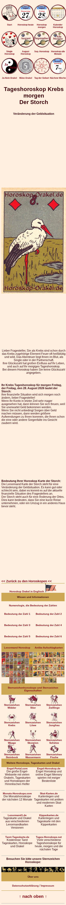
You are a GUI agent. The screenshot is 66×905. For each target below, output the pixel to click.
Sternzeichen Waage (12, 741)
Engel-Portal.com (17, 768)
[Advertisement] (33, 151)
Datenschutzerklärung (25, 885)
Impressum (47, 885)
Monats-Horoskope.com (17, 793)
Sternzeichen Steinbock (12, 756)
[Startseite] (9, 19)
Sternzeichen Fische (54, 756)
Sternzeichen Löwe (33, 724)
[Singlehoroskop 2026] (9, 46)
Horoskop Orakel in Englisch (27, 591)
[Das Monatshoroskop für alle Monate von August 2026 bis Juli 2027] (58, 46)
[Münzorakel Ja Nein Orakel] (26, 73)
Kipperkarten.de (48, 815)
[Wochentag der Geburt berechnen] (42, 73)
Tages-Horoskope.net (49, 837)
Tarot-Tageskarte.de (17, 837)
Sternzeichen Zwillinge (54, 706)
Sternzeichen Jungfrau (54, 724)
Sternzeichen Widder (12, 706)
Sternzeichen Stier (33, 706)
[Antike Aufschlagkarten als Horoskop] (49, 682)
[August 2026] (26, 46)
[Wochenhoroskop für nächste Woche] (58, 73)
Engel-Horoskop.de (48, 768)
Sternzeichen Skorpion (33, 741)
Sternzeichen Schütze (54, 741)
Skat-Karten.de (49, 793)
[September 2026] (42, 46)
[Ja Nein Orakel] (9, 73)
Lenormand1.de (17, 815)
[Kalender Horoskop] (58, 19)
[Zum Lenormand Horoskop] (17, 682)
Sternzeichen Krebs (12, 724)
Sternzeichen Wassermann (33, 756)
